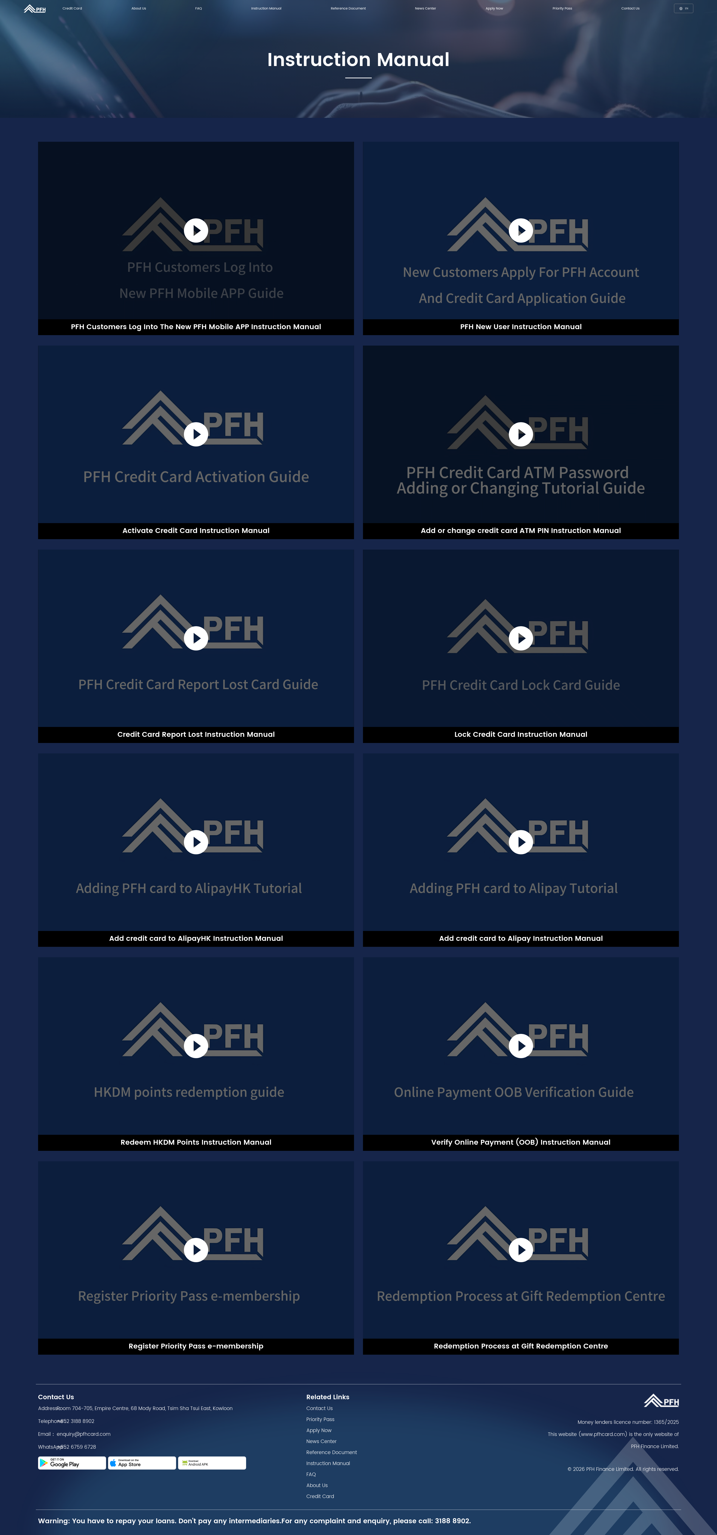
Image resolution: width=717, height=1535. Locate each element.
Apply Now (494, 8)
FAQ (198, 8)
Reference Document (348, 8)
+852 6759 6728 (76, 1447)
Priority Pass (562, 8)
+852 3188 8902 (75, 1422)
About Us (138, 8)
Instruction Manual (266, 8)
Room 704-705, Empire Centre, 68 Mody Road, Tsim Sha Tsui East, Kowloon (145, 1409)
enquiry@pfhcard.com (84, 1434)
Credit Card (72, 8)
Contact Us (630, 8)
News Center (425, 8)
